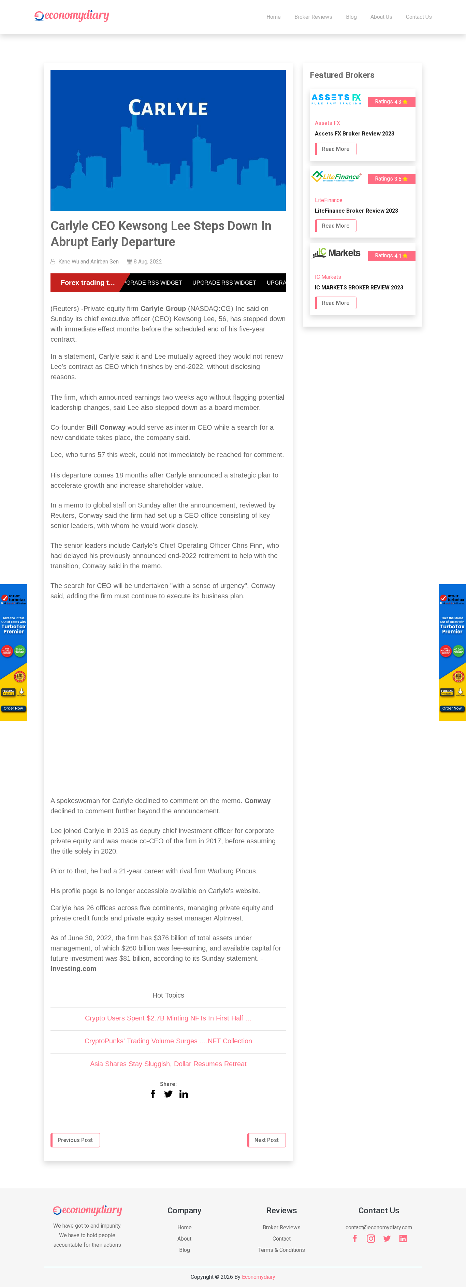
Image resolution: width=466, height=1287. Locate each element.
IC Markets (328, 277)
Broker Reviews (313, 17)
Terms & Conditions (281, 1250)
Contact (282, 1238)
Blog (351, 17)
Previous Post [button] (75, 1140)
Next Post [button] (266, 1140)
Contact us (419, 17)
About (184, 1238)
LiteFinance (329, 200)
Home (273, 17)
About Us (381, 17)
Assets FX (327, 123)
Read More (335, 149)
